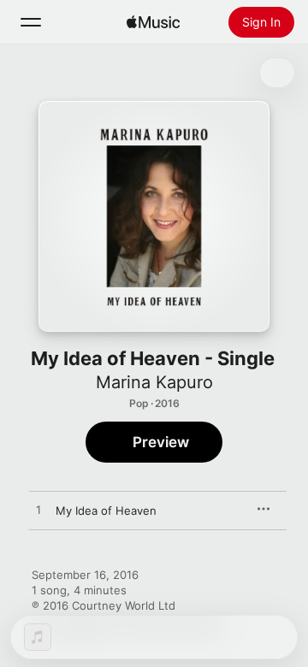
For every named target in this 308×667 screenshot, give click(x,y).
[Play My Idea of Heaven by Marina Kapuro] (38, 510)
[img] (153, 22)
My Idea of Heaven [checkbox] (106, 510)
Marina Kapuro (154, 382)
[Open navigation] (31, 22)
